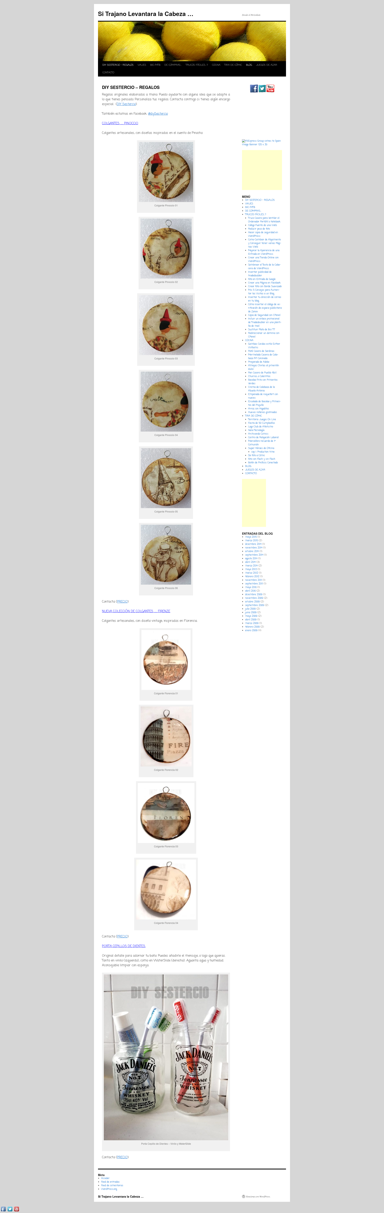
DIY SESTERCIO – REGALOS (118, 65)
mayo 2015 (251, 537)
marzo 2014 (251, 566)
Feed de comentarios (112, 1185)
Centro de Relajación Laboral (263, 437)
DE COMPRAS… (173, 65)
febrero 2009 (252, 627)
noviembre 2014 (253, 548)
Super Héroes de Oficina (261, 448)
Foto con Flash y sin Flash (261, 459)
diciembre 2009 (253, 594)
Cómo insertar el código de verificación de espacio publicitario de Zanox (265, 308)
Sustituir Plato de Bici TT (261, 329)
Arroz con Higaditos (258, 409)
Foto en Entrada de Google (262, 279)
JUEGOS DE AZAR (266, 65)
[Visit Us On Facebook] (254, 92)
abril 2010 (250, 591)
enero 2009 (251, 630)
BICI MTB (155, 65)
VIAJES (142, 65)
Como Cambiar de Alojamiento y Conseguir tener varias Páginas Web (264, 243)
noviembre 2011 (253, 580)
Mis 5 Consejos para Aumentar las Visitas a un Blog (264, 292)
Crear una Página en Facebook (264, 283)
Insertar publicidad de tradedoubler (260, 274)
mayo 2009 (251, 616)
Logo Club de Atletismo (260, 427)
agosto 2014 (251, 558)
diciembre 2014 (253, 544)
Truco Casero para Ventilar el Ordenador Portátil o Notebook (264, 220)
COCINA (216, 65)
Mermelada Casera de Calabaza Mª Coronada (263, 356)
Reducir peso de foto (259, 229)
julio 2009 (250, 609)
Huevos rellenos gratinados (262, 412)
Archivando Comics (258, 434)
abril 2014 (250, 562)
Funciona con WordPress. (258, 1196)
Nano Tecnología (256, 430)
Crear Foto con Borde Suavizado (265, 286)
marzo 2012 (251, 573)
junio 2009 (251, 612)
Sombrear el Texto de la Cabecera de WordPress (264, 266)
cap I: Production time (263, 452)
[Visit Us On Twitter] (262, 92)
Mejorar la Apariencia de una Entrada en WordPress (263, 252)
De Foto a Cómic (256, 455)
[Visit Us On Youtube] (270, 92)
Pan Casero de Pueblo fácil (262, 373)
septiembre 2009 (254, 605)
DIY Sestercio (126, 104)
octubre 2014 (252, 551)
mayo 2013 (251, 569)
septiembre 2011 (254, 584)
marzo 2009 (252, 623)
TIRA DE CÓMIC (233, 65)
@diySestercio (158, 113)
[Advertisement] (262, 170)
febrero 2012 (252, 576)
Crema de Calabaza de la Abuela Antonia (261, 389)
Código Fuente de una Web (262, 225)
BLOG (249, 65)
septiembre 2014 (254, 555)
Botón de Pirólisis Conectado (263, 463)
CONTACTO (108, 73)
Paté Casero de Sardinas (261, 351)
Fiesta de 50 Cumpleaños (261, 423)
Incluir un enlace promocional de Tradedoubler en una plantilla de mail (264, 322)
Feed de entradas (110, 1182)
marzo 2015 (251, 540)
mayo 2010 (251, 587)
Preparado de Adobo (258, 362)
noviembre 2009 (254, 598)
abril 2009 (251, 620)
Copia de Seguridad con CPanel (264, 315)
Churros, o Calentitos (259, 376)
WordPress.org (109, 1189)
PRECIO (122, 601)
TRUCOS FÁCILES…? (197, 65)
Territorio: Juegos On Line (262, 419)
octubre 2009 (252, 602)
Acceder (105, 1178)
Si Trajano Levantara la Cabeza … (145, 13)
